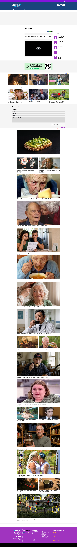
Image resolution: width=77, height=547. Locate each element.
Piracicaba (54, 539)
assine (49, 9)
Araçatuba (54, 532)
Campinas (54, 535)
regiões (20, 9)
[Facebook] (48, 31)
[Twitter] (51, 31)
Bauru (54, 533)
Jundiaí (54, 537)
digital (24, 9)
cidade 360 (34, 9)
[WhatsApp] (50, 31)
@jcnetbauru (28, 530)
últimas (16, 9)
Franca (54, 536)
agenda (28, 9)
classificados (44, 9)
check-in (38, 9)
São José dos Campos (56, 540)
